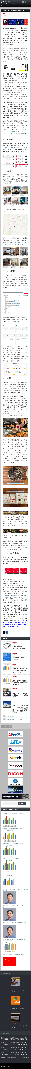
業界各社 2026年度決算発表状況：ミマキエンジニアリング (15, 828)
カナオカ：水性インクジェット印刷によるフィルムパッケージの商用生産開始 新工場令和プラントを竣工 (20, 709)
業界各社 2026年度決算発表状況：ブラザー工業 (13, 813)
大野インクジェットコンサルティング (15, 1065)
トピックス (6, 15)
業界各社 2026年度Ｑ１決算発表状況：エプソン (13, 858)
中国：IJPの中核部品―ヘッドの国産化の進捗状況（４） (15, 954)
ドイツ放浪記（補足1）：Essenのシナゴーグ (14, 716)
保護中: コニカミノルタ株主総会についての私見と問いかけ (20, 695)
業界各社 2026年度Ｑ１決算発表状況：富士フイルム (14, 843)
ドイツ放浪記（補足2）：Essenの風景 (13, 719)
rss (23, 2)
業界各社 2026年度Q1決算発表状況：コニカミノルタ (14, 939)
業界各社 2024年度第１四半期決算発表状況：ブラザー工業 (20, 682)
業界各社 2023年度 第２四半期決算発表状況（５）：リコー (19, 670)
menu (27, 1)
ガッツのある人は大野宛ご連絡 (12, 595)
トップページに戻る (7, 726)
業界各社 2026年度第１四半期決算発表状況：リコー (14, 873)
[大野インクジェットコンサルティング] (7, 4)
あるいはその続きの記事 (15, 244)
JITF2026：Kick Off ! (18, 1009)
